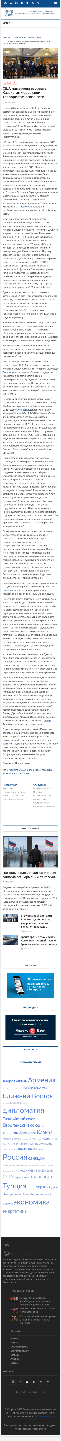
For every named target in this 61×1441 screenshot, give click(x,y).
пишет (47, 720)
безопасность (35, 1088)
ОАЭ (5, 1149)
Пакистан (12, 1149)
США (23, 770)
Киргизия (24, 1139)
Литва (10, 1144)
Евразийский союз (19, 1119)
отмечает (8, 590)
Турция (14, 1186)
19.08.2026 (27, 931)
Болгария (6, 1103)
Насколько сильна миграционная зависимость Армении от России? (29, 875)
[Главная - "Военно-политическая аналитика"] (30, 11)
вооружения (16, 1103)
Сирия (26, 773)
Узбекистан (31, 1188)
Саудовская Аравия (14, 1165)
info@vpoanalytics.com (31, 1392)
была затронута (11, 372)
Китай (32, 1139)
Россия (15, 1157)
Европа (14, 1363)
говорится (25, 207)
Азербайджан (15, 1081)
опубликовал (21, 410)
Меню (6, 23)
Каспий (17, 1139)
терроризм (47, 770)
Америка (15, 1359)
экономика (31, 1202)
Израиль (10, 1133)
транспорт (41, 1177)
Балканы (14, 1355)
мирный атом (21, 1143)
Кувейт (39, 1139)
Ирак (22, 1133)
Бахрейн (19, 1089)
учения (54, 1188)
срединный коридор (35, 1170)
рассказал (8, 744)
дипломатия (34, 770)
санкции (36, 1158)
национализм (45, 1143)
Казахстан (14, 770)
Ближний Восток (12, 773)
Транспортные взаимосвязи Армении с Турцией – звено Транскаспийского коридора (39, 940)
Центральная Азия (16, 1194)
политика (26, 1148)
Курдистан (50, 1138)
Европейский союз (21, 1125)
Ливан (5, 1144)
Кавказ (44, 1132)
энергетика (15, 1211)
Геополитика (10, 83)
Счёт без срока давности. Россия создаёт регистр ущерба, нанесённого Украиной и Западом (37, 921)
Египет (43, 1126)
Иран (32, 1133)
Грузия (25, 1103)
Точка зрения (30, 828)
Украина (43, 1187)
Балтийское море (9, 1089)
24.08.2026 (8, 882)
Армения (41, 1080)
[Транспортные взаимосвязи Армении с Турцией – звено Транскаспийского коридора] (10, 940)
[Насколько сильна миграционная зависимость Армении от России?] (30, 851)
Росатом (38, 1149)
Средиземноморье (9, 1171)
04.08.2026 (27, 949)
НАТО (32, 1144)
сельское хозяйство (36, 1166)
